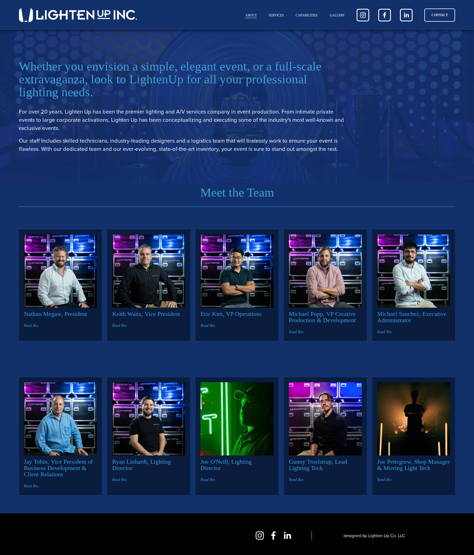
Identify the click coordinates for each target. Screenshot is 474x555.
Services (276, 15)
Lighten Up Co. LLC (386, 536)
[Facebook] (384, 15)
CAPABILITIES (307, 15)
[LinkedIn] (406, 15)
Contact (439, 15)
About (251, 15)
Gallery (337, 15)
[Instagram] (363, 15)
